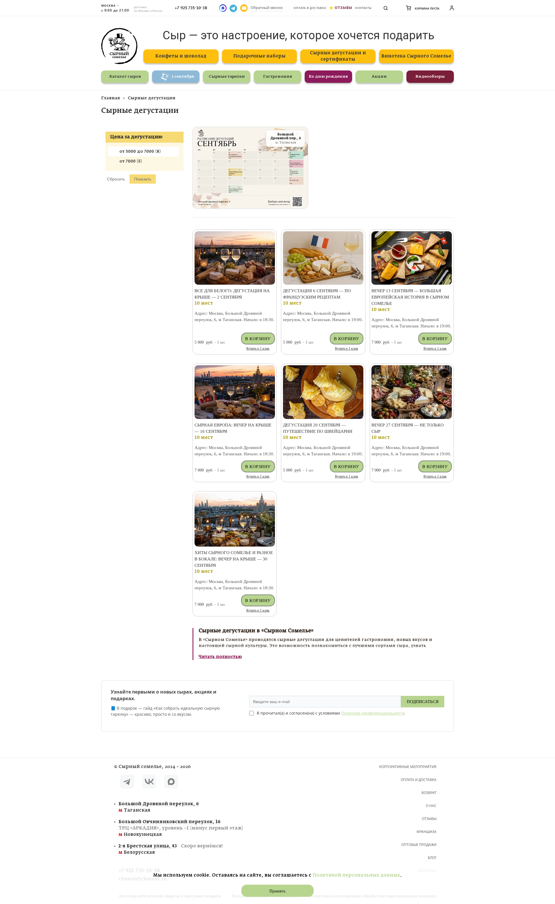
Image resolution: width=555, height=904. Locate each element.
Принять (277, 891)
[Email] (244, 8)
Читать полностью (220, 657)
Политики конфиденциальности (373, 713)
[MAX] (171, 782)
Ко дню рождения (328, 77)
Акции (379, 77)
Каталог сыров (125, 77)
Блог (432, 857)
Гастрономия (277, 77)
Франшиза (426, 831)
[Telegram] (127, 782)
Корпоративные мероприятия (407, 766)
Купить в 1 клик (257, 348)
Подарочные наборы (259, 56)
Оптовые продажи (418, 844)
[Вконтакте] (149, 782)
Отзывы (343, 7)
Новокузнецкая (181, 828)
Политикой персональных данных (356, 875)
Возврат (428, 792)
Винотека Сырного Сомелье (416, 56)
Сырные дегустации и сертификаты (338, 56)
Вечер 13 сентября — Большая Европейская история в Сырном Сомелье (410, 297)
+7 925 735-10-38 (191, 8)
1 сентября (183, 77)
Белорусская (171, 849)
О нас (431, 805)
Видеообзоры (430, 77)
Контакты (363, 8)
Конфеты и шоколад (180, 56)
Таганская (159, 807)
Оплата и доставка (310, 8)
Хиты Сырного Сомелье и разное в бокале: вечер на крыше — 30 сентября (234, 559)
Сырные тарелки (227, 77)
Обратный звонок (267, 7)
